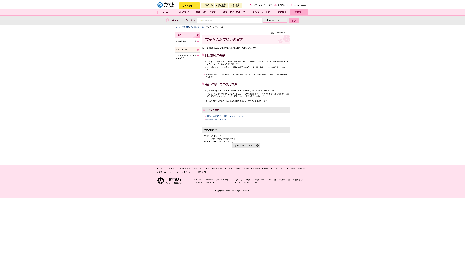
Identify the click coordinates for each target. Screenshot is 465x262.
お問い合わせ (189, 172)
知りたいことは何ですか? (183, 20)
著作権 (266, 168)
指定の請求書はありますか (216, 119)
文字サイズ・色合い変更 (262, 5)
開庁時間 (302, 168)
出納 (203, 27)
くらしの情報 (182, 12)
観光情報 (282, 12)
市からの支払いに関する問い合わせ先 (186, 56)
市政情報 (299, 12)
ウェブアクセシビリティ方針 (238, 168)
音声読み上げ (283, 5)
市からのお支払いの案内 (185, 50)
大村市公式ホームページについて (191, 168)
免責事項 (256, 168)
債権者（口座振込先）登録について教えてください (225, 116)
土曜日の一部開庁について (247, 182)
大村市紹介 (195, 27)
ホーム (165, 12)
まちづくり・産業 (261, 12)
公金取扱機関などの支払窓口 (186, 42)
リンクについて (279, 168)
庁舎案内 (292, 168)
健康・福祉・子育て (206, 12)
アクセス (162, 172)
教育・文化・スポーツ (234, 12)
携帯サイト (202, 172)
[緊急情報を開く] (197, 5)
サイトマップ (175, 172)
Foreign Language (300, 5)
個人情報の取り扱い (215, 168)
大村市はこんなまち (166, 168)
